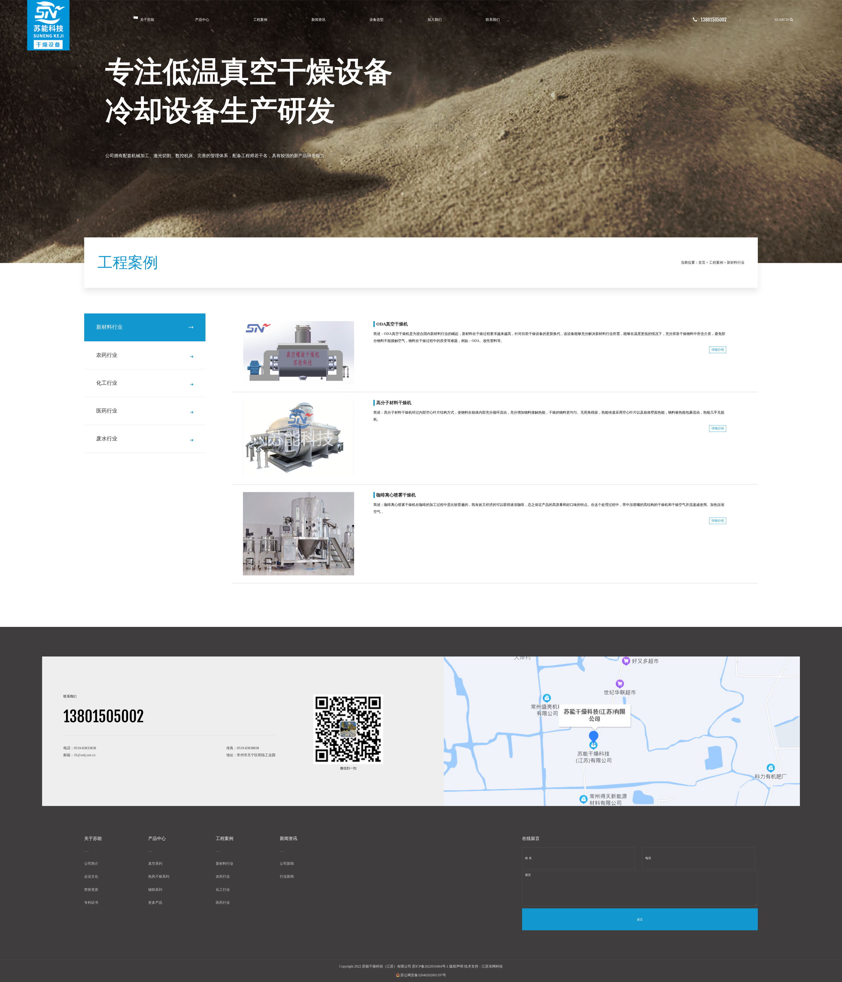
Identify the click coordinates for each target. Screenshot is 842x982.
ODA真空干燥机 (392, 324)
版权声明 (456, 966)
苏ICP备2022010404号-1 (430, 966)
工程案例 (260, 19)
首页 (701, 262)
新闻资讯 (318, 19)
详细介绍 (718, 349)
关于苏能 (147, 19)
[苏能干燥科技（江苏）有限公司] (48, 25)
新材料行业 (735, 262)
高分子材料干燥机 (393, 402)
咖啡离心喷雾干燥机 (396, 495)
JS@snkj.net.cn (84, 755)
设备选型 (376, 19)
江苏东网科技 (492, 966)
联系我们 (493, 19)
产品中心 (202, 19)
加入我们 (435, 19)
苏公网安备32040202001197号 (423, 975)
